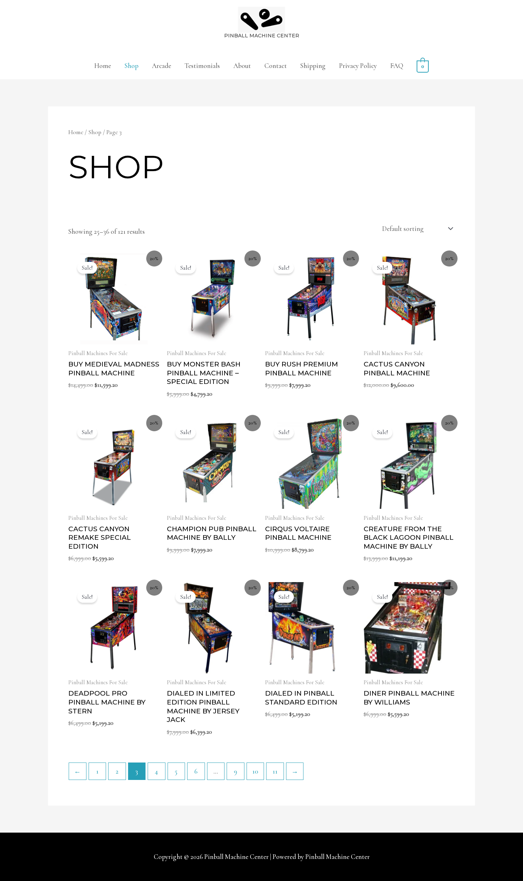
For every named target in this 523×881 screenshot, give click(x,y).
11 (275, 771)
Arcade (161, 66)
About (242, 66)
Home (102, 66)
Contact (275, 66)
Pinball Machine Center (261, 35)
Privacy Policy (358, 66)
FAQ (396, 66)
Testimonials (202, 66)
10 (255, 771)
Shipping (313, 66)
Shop (131, 66)
